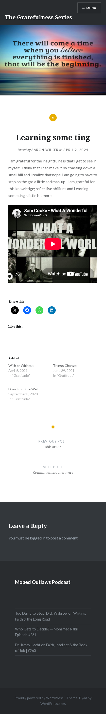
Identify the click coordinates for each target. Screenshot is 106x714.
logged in (37, 538)
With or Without (21, 365)
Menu (91, 8)
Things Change (65, 365)
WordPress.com (52, 703)
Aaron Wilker (45, 150)
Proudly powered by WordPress (39, 698)
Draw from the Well (23, 389)
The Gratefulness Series (38, 17)
